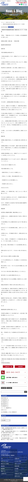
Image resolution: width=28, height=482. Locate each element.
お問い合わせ (17, 476)
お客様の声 (17, 458)
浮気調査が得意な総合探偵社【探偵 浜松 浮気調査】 (14, 479)
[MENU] (26, 4)
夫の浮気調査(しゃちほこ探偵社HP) (9, 412)
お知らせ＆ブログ (4, 461)
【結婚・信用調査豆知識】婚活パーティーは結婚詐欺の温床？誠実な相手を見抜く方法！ (14, 432)
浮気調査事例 (4, 400)
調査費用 (20, 366)
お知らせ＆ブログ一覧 (10, 22)
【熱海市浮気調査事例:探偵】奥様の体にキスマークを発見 (13, 24)
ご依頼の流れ (3, 473)
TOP (2, 458)
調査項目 (3, 466)
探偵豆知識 (3, 398)
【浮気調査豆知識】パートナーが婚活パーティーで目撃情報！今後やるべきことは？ (14, 435)
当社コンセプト (18, 463)
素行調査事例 (4, 402)
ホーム (2, 22)
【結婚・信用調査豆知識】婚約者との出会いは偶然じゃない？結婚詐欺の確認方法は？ (14, 428)
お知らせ (3, 409)
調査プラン (3, 471)
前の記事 (4, 388)
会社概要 (16, 468)
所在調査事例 (4, 406)
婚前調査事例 (4, 404)
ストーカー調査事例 (5, 407)
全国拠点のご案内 (18, 473)
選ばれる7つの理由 (5, 463)
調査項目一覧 (8, 366)
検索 (26, 392)
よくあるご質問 (18, 461)
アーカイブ (3, 418)
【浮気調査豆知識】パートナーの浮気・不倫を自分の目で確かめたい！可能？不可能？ (14, 438)
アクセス (16, 471)
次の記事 (9, 388)
